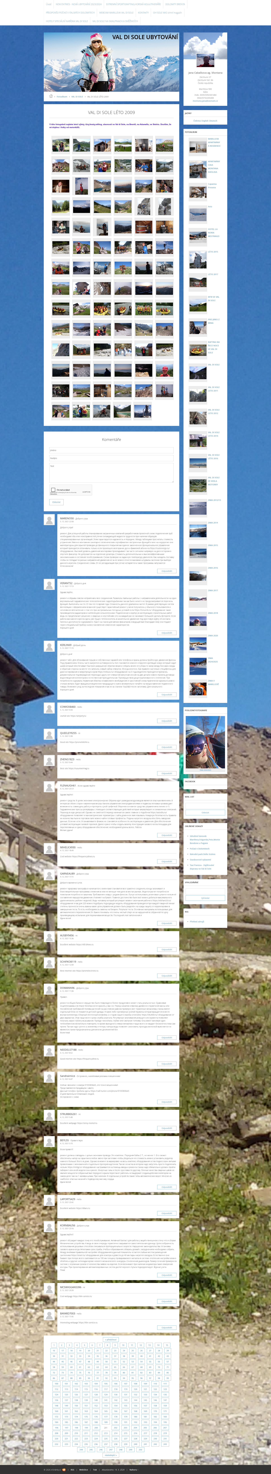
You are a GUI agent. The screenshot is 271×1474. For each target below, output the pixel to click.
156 (135, 1405)
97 (150, 1378)
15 (167, 1345)
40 (141, 1356)
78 (106, 1372)
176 (96, 1416)
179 (125, 1416)
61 (80, 1367)
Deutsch (213, 120)
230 (155, 1438)
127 (86, 1394)
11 (132, 1345)
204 (135, 1427)
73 (63, 1372)
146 (155, 1400)
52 (124, 1361)
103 (86, 1383)
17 (63, 1350)
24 (124, 1350)
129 (106, 1394)
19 (80, 1350)
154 (115, 1405)
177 (106, 1416)
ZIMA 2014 (213, 522)
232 (56, 1444)
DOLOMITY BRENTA (175, 4)
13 (149, 1345)
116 (96, 1389)
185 (66, 1422)
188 (96, 1422)
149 (66, 1405)
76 (89, 1372)
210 (76, 1433)
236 (96, 1444)
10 (123, 1345)
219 (165, 1433)
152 (96, 1405)
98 (159, 1378)
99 (168, 1378)
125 (66, 1394)
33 (80, 1356)
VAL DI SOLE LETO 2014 (214, 434)
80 (124, 1372)
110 (155, 1383)
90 (89, 1378)
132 (135, 1394)
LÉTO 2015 (213, 251)
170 (155, 1411)
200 (96, 1427)
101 (66, 1383)
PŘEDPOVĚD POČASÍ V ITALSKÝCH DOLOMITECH (70, 12)
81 (133, 1372)
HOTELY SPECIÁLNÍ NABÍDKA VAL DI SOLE (67, 21)
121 (145, 1389)
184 (56, 1422)
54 (141, 1361)
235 (86, 1444)
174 (76, 1416)
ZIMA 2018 (213, 613)
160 (56, 1411)
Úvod (48, 4)
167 (125, 1411)
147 (165, 1400)
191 (125, 1422)
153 (106, 1405)
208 (56, 1433)
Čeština (197, 120)
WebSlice (83, 1469)
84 (159, 1372)
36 (106, 1356)
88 (71, 1378)
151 (86, 1405)
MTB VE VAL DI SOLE (213, 299)
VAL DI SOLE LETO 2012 (214, 411)
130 (115, 1394)
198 (76, 1427)
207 (165, 1427)
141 (106, 1400)
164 (96, 1411)
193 (145, 1422)
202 (115, 1427)
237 (106, 1444)
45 (63, 1361)
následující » (111, 1455)
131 (125, 1394)
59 (63, 1367)
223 (86, 1438)
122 (155, 1389)
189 (106, 1422)
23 (115, 1350)
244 (81, 1449)
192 (135, 1422)
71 (168, 1367)
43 (168, 1356)
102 (76, 1383)
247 (110, 1449)
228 (135, 1438)
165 (106, 1411)
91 (98, 1378)
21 (98, 1350)
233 (66, 1444)
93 (115, 1378)
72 (54, 1372)
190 (115, 1422)
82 (141, 1372)
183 (165, 1416)
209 (66, 1433)
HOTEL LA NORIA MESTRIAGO (213, 233)
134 (155, 1394)
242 (155, 1444)
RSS (72, 1469)
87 (63, 1378)
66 (124, 1367)
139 (86, 1400)
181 (145, 1416)
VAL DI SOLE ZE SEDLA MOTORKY (214, 481)
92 (106, 1378)
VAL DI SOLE (77, 96)
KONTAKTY (143, 12)
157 (145, 1405)
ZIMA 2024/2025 (213, 660)
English (205, 120)
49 (98, 1361)
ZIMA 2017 (213, 590)
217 (145, 1433)
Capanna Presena (212, 186)
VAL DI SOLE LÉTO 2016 (214, 457)
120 (135, 1389)
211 (86, 1433)
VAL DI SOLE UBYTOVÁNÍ (145, 37)
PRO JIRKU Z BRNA (213, 321)
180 (135, 1416)
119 (125, 1389)
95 (133, 1378)
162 (76, 1411)
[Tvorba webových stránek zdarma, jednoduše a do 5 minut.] (64, 1469)
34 (89, 1356)
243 (165, 1444)
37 (115, 1356)
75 (80, 1372)
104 (96, 1383)
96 (141, 1378)
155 (125, 1405)
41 (150, 1356)
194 (155, 1422)
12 (141, 1345)
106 (115, 1383)
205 (145, 1427)
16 (54, 1350)
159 (165, 1405)
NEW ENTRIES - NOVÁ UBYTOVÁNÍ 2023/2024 (79, 4)
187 (86, 1422)
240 (135, 1444)
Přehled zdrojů (197, 921)
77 (98, 1372)
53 (133, 1361)
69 (150, 1367)
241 (145, 1444)
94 (124, 1378)
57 (168, 1361)
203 (125, 1427)
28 (159, 1350)
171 (165, 1411)
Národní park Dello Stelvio (202, 854)
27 (150, 1350)
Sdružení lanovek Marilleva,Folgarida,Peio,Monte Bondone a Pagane (205, 839)
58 (54, 1367)
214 (115, 1433)
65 (115, 1367)
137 (66, 1400)
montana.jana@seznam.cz (205, 100)
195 (165, 1422)
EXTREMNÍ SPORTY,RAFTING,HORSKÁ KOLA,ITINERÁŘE (133, 4)
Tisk (95, 1469)
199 (86, 1427)
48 (89, 1361)
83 (150, 1372)
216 (135, 1433)
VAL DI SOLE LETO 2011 (214, 389)
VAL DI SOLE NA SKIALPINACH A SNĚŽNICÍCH (115, 21)
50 (106, 1361)
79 (115, 1372)
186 (76, 1422)
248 (120, 1449)
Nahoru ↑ (134, 1469)
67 (133, 1367)
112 (56, 1389)
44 (54, 1361)
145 (145, 1400)
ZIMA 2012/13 (214, 500)
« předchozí (110, 1339)
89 (80, 1378)
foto (210, 206)
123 (165, 1389)
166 (115, 1411)
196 (56, 1427)
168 (135, 1411)
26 (141, 1350)
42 (159, 1356)
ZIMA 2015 (213, 545)
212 (96, 1433)
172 (56, 1416)
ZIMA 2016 (213, 567)
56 (159, 1361)
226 (115, 1438)
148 (56, 1405)
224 (96, 1438)
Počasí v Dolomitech (199, 848)
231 (165, 1438)
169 (145, 1411)
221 (66, 1438)
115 (86, 1389)
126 (76, 1394)
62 (89, 1367)
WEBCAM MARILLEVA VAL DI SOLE (116, 12)
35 (98, 1356)
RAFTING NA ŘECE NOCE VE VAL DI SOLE (214, 347)
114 (76, 1389)
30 (54, 1356)
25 (133, 1350)
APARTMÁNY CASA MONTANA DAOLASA (214, 166)
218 (155, 1433)
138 (76, 1400)
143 (125, 1400)
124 (56, 1394)
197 (66, 1427)
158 (155, 1405)
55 (150, 1361)
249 (130, 1449)
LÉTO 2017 (213, 274)
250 (140, 1449)
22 (106, 1350)
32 (71, 1356)
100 (56, 1383)
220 (56, 1438)
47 (80, 1361)
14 (158, 1345)
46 (71, 1361)
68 (141, 1367)
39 (133, 1356)
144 (135, 1400)
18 (71, 1350)
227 (125, 1438)
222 (76, 1438)
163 (86, 1411)
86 (54, 1378)
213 (106, 1433)
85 (168, 1372)
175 (86, 1416)
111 (165, 1383)
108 (135, 1383)
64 (106, 1367)
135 (165, 1394)
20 (89, 1350)
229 (145, 1438)
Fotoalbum (62, 96)
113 (66, 1389)
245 (91, 1449)
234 (76, 1444)
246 (101, 1449)
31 (63, 1356)
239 (125, 1444)
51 (115, 1361)
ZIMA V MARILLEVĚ (213, 682)
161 (66, 1411)
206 (155, 1427)
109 (145, 1383)
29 (168, 1350)
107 (125, 1383)
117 (106, 1389)
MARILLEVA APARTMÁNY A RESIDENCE (214, 142)
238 (115, 1444)
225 (106, 1438)
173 (66, 1416)
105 (106, 1383)
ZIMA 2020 (213, 635)
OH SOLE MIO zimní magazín (167, 12)
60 (71, 1367)
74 (71, 1372)
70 (159, 1367)
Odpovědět (167, 571)
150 (76, 1405)
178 (115, 1416)
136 (56, 1400)
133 (145, 1394)
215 (125, 1433)
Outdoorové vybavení (200, 859)
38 (124, 1356)
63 (98, 1367)
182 (155, 1416)
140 (96, 1400)
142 (115, 1400)
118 (115, 1389)
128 (96, 1394)
